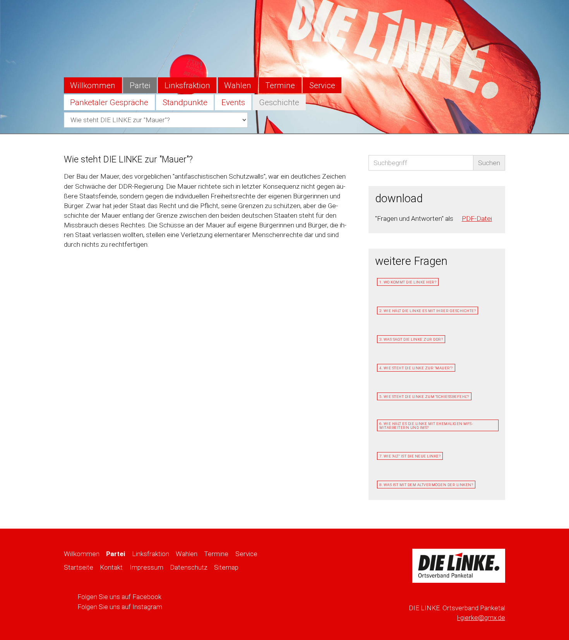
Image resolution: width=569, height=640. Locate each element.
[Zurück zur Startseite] (458, 568)
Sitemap (226, 567)
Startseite (78, 567)
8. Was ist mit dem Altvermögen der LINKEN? (426, 485)
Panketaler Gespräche (109, 102)
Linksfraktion (187, 85)
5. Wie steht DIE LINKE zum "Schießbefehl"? (424, 396)
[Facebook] (480, 13)
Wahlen (237, 85)
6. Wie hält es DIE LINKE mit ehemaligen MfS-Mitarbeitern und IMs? (426, 426)
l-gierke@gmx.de (481, 617)
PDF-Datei (477, 218)
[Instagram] (497, 13)
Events (233, 102)
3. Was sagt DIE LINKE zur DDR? (411, 339)
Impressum (146, 567)
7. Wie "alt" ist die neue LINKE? (409, 456)
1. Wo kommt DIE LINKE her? (407, 282)
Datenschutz (188, 567)
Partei (140, 85)
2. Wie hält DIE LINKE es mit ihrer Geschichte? (427, 311)
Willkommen (92, 85)
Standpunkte (185, 102)
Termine (280, 85)
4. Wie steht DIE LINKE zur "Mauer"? (416, 368)
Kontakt (111, 567)
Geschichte (279, 102)
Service (322, 85)
